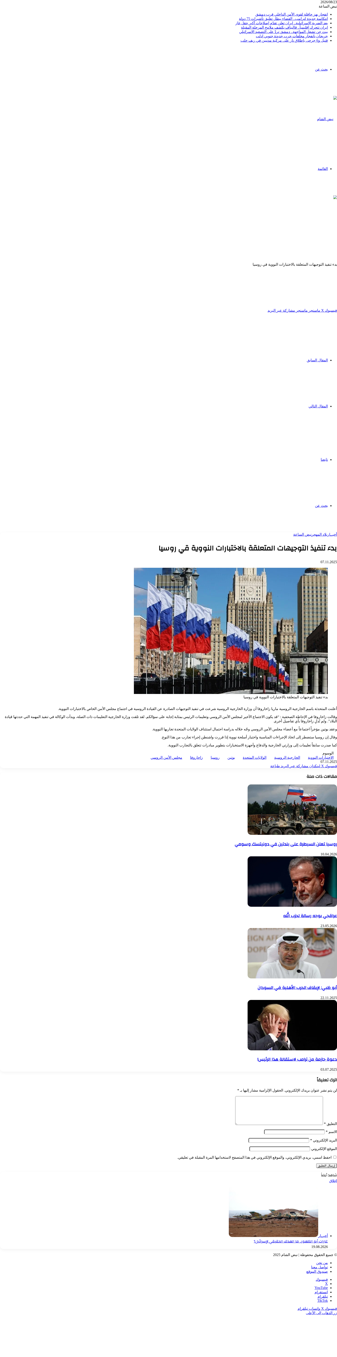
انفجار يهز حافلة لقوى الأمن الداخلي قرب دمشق (291, 14)
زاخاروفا (196, 757)
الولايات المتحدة (254, 757)
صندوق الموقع (317, 1271)
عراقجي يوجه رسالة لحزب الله (310, 916)
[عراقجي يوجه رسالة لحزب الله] (292, 905)
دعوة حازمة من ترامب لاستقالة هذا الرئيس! (297, 1059)
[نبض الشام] (327, 119)
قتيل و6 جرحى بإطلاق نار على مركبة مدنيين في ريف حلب (284, 40)
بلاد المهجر (319, 534)
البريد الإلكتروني (323, 1140)
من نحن (322, 1263)
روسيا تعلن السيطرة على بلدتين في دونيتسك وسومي (286, 844)
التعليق (330, 1124)
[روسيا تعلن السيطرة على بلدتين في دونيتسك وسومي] (292, 833)
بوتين (231, 757)
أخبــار (332, 534)
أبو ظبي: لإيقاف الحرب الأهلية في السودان (297, 987)
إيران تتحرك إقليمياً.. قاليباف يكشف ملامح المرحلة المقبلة (284, 27)
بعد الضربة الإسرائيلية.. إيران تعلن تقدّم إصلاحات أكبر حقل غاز (281, 23)
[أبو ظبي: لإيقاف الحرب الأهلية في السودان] (292, 977)
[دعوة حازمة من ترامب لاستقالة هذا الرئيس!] (292, 1049)
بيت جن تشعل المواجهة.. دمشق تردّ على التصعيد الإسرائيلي (283, 32)
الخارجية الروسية (287, 757)
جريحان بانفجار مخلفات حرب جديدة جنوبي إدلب (292, 36)
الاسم (331, 1132)
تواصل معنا (319, 1267)
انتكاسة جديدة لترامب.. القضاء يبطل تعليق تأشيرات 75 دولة (283, 19)
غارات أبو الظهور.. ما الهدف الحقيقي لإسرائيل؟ (291, 1241)
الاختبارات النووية (321, 757)
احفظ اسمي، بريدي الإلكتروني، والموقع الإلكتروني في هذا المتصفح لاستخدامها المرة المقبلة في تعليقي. (254, 1157)
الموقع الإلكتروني (324, 1149)
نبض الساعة (302, 534)
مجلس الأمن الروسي (166, 757)
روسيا (215, 757)
